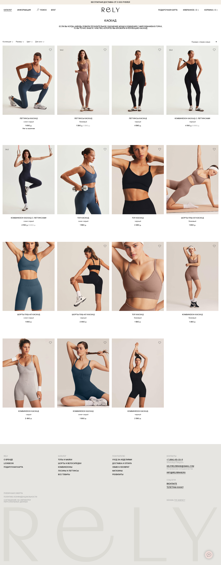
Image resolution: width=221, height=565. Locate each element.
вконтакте (172, 484)
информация (24, 10)
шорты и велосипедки (69, 463)
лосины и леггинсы (68, 471)
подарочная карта (168, 10)
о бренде (8, 460)
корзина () (210, 10)
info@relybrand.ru (176, 472)
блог (53, 10)
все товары (64, 474)
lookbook (9, 463)
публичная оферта (13, 493)
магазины (117, 471)
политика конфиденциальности (20, 497)
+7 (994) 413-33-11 (175, 460)
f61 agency (179, 500)
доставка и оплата (122, 463)
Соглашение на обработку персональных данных (17, 501)
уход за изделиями (122, 460)
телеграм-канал (175, 487)
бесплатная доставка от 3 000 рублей (110, 2)
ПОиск (43, 10)
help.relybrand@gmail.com (180, 466)
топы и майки (65, 460)
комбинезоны (65, 467)
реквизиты (117, 474)
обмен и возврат (120, 467)
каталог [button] (8, 10)
